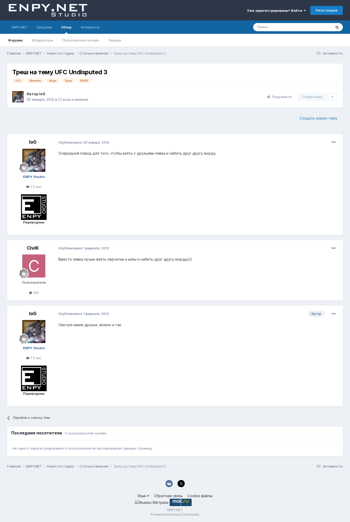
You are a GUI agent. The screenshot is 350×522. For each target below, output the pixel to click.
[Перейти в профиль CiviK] (33, 266)
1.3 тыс (35, 187)
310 (35, 293)
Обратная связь (168, 496)
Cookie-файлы (200, 496)
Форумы (15, 40)
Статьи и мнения (73, 99)
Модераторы (42, 40)
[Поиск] (337, 27)
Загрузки (44, 27)
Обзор (66, 27)
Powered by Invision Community (175, 514)
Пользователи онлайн (80, 40)
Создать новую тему (318, 118)
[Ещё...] (333, 142)
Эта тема (318, 27)
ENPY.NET (19, 27)
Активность (90, 27)
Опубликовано (83, 142)
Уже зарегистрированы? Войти (275, 10)
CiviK (33, 248)
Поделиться (281, 97)
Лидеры (114, 40)
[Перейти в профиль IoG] (18, 96)
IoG (42, 94)
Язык (142, 496)
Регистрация (326, 10)
